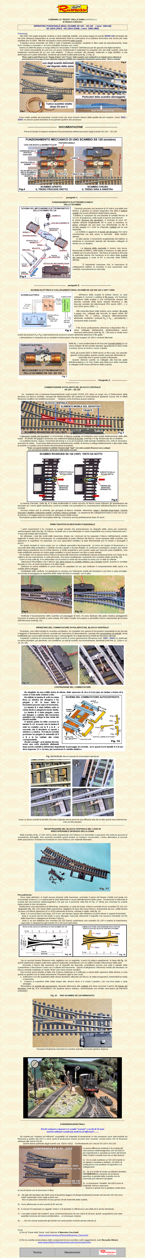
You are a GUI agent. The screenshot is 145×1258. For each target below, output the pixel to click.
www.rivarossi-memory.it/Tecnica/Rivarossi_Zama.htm (63, 1235)
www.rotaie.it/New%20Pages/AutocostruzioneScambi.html (64, 1242)
